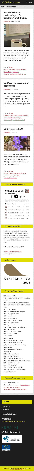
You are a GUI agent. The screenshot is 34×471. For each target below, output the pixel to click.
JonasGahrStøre (21, 69)
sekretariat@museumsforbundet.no (13, 421)
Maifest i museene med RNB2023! (16, 85)
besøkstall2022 (9, 173)
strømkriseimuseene (10, 178)
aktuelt (6, 115)
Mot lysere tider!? (13, 129)
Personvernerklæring (18, 469)
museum (15, 72)
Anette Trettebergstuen (17, 115)
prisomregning (21, 74)
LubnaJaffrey (8, 72)
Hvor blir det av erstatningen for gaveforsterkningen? (15, 15)
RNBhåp (17, 176)
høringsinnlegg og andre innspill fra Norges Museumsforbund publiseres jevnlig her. (17, 387)
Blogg (11, 67)
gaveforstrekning (9, 69)
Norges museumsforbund (11, 2)
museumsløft (8, 120)
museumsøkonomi (10, 74)
